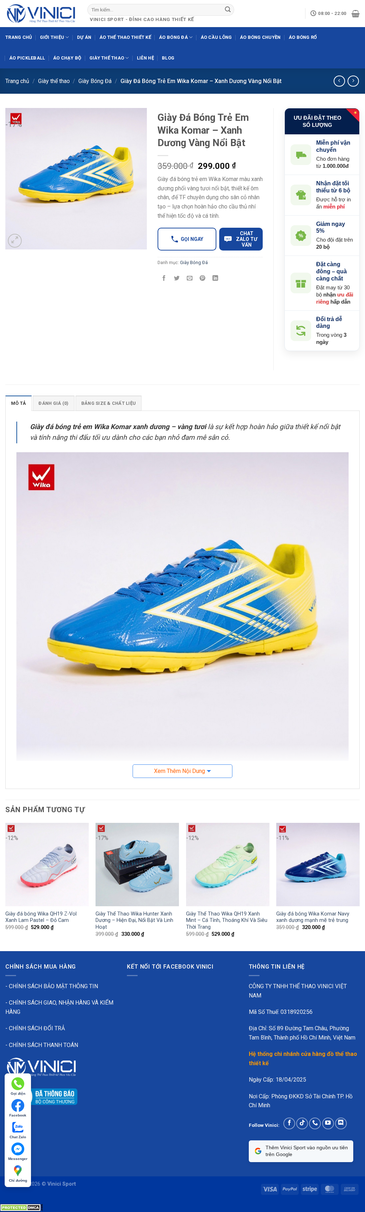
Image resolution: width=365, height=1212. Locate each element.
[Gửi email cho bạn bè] (189, 279)
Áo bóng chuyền (260, 37)
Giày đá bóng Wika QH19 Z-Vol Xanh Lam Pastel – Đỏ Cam (41, 917)
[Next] (359, 886)
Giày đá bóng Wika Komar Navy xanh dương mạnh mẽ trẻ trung (312, 917)
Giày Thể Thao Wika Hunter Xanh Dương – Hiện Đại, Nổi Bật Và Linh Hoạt (134, 920)
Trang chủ (18, 37)
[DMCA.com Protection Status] (21, 1207)
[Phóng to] (15, 241)
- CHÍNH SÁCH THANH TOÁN (41, 1045)
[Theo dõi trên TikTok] (302, 1123)
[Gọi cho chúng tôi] (315, 1123)
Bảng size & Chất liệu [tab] (108, 403)
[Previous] (5, 886)
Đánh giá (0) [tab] (53, 403)
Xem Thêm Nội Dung (179, 771)
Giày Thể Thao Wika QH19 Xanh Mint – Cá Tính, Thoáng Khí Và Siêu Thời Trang (226, 920)
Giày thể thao (106, 58)
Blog (168, 58)
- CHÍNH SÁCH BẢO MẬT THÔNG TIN (51, 986)
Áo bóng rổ (303, 37)
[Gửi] (228, 10)
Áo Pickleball (27, 58)
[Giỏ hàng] (355, 13)
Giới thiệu (52, 37)
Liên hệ (145, 58)
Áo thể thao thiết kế (125, 37)
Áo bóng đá (173, 37)
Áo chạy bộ (67, 58)
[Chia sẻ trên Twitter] (176, 279)
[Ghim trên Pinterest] (203, 279)
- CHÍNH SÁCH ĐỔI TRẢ (35, 1028)
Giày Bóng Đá (95, 81)
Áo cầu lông (216, 37)
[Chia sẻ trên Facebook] (164, 279)
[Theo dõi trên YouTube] (328, 1123)
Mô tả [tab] (18, 403)
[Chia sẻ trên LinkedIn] (215, 279)
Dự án (84, 37)
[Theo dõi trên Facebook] (289, 1123)
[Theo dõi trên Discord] (341, 1123)
